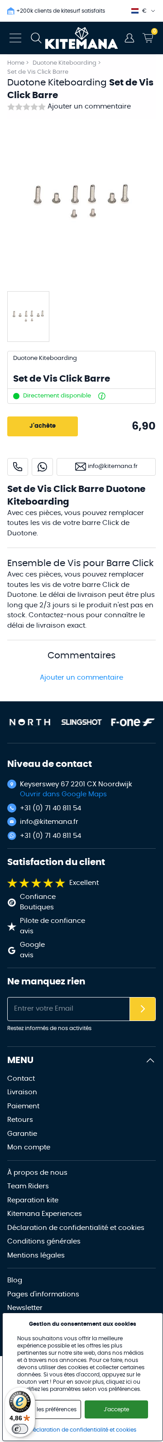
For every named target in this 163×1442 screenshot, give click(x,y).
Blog (14, 1280)
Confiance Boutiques (38, 902)
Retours (20, 1119)
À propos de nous (37, 1172)
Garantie (22, 1133)
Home (15, 63)
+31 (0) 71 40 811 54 (50, 808)
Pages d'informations (43, 1294)
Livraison (22, 1092)
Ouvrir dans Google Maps (63, 794)
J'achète (42, 426)
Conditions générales (44, 1241)
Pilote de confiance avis (52, 926)
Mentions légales (36, 1255)
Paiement (23, 1106)
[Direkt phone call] (17, 467)
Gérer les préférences (49, 1409)
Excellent (84, 882)
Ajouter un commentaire (89, 106)
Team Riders (28, 1186)
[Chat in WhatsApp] (42, 467)
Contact (21, 1078)
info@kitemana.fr (49, 821)
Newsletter (25, 1308)
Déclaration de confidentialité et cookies (75, 1228)
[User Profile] (129, 38)
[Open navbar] (15, 38)
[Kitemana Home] (81, 38)
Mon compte (28, 1147)
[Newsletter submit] (142, 1009)
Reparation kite (32, 1200)
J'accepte (116, 1409)
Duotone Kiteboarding (65, 63)
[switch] (20, 1429)
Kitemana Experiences (44, 1213)
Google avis (32, 950)
